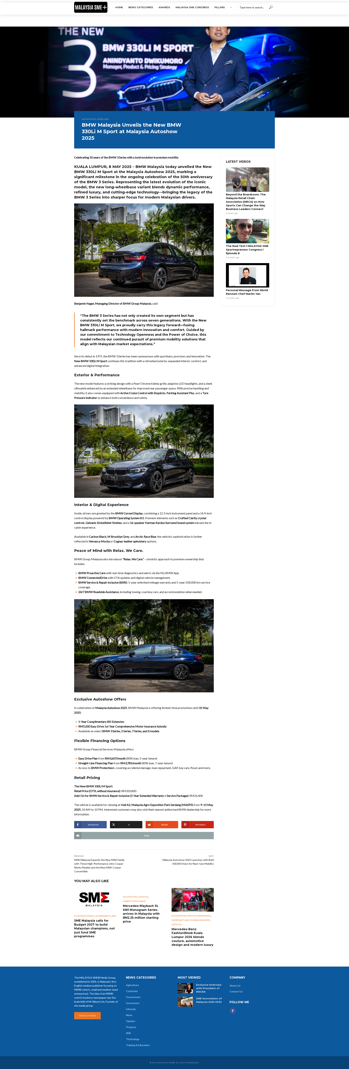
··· (231, 7)
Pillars (219, 7)
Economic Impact (84, 916)
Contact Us (236, 991)
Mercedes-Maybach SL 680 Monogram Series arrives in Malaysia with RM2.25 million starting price (141, 913)
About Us (235, 985)
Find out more (87, 1015)
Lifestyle (143, 896)
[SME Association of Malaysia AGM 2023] (185, 1002)
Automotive (89, 119)
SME (106, 119)
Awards (164, 7)
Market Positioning (134, 901)
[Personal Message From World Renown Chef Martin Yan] (247, 275)
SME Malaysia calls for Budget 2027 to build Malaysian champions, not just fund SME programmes (94, 928)
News (100, 119)
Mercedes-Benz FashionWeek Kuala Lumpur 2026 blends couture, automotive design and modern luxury (192, 937)
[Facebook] (233, 1011)
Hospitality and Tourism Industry (191, 920)
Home (119, 7)
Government (103, 916)
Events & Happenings (199, 915)
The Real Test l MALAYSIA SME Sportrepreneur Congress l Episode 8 (247, 249)
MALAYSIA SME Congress (192, 7)
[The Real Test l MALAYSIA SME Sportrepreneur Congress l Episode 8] (247, 231)
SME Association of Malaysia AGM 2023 (209, 1000)
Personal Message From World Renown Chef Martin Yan (247, 292)
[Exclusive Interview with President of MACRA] (185, 988)
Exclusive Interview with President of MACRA (208, 988)
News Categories (140, 7)
